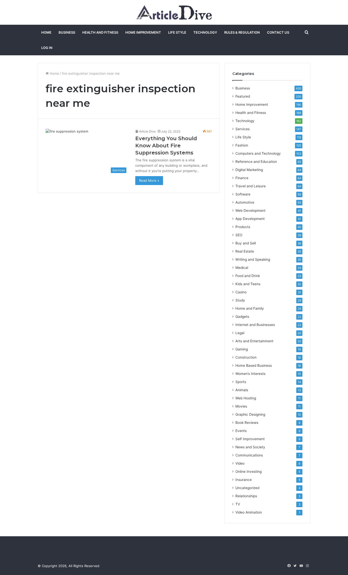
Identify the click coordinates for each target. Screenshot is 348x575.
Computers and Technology (258, 153)
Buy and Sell (245, 243)
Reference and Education (256, 162)
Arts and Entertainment (254, 341)
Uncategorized (247, 488)
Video (240, 463)
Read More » (149, 180)
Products (242, 227)
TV (237, 504)
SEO (238, 235)
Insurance (243, 480)
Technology (205, 32)
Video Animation (248, 512)
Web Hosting (245, 398)
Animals (241, 390)
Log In (46, 48)
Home (46, 32)
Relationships (246, 496)
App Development (250, 219)
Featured (242, 96)
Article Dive (147, 131)
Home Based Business (253, 365)
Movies (241, 406)
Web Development (250, 210)
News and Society (250, 447)
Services (242, 129)
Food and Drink (247, 276)
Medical (241, 268)
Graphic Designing (250, 414)
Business (67, 32)
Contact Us (278, 32)
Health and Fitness (100, 32)
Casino (241, 292)
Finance (241, 178)
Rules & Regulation (242, 32)
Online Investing (248, 471)
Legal (239, 333)
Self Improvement (250, 439)
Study (240, 300)
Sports (240, 382)
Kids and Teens (247, 284)
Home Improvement (143, 32)
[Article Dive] (174, 12)
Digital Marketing (249, 170)
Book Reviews (246, 423)
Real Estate (244, 251)
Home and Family (249, 308)
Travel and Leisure (250, 186)
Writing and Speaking (252, 259)
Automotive (244, 202)
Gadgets (242, 317)
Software (242, 194)
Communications (249, 455)
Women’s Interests (250, 374)
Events (241, 431)
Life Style (177, 32)
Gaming (241, 349)
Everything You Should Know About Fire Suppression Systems (166, 145)
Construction (246, 357)
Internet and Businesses (255, 325)
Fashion (241, 145)
